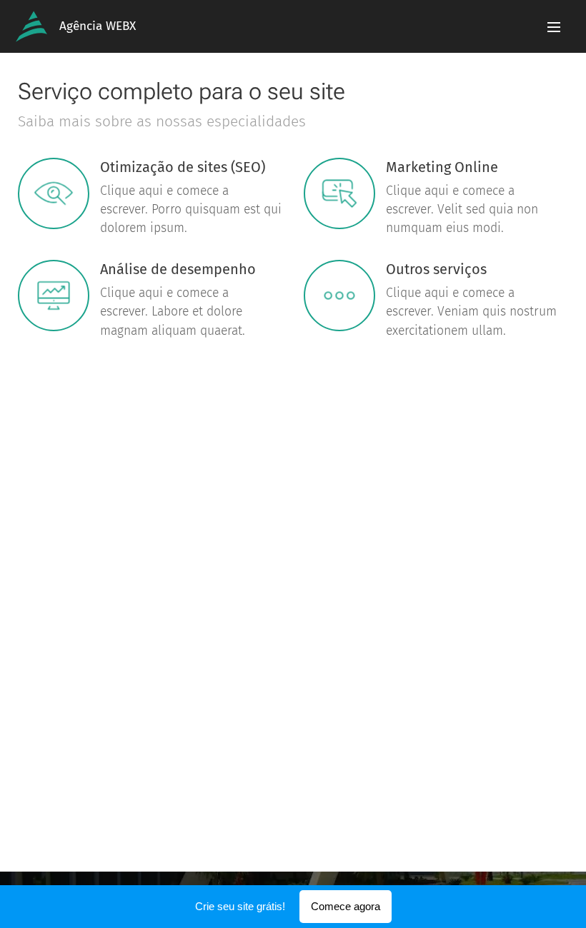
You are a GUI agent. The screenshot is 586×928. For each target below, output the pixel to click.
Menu (554, 26)
